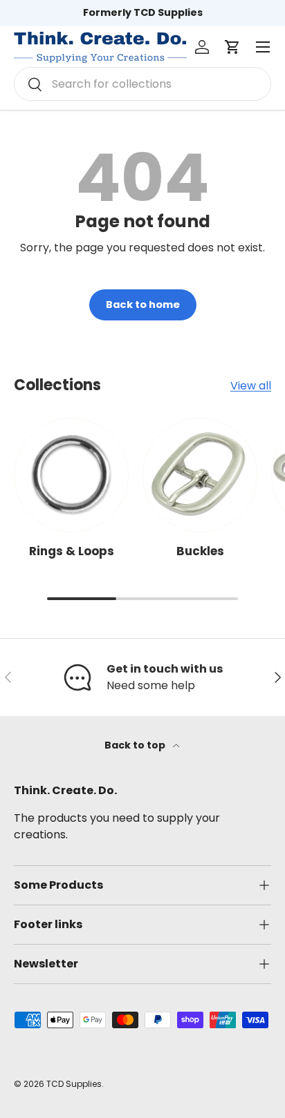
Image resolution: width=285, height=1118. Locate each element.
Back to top (135, 745)
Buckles (200, 551)
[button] (232, 47)
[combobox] (142, 84)
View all (250, 386)
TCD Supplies (74, 1084)
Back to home (143, 304)
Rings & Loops (71, 551)
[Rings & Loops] (71, 475)
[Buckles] (200, 475)
